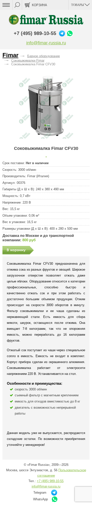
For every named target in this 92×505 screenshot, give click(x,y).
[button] (46, 106)
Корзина (39, 5)
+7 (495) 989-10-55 (35, 33)
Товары (78, 5)
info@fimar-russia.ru (46, 42)
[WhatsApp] (69, 33)
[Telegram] (62, 33)
